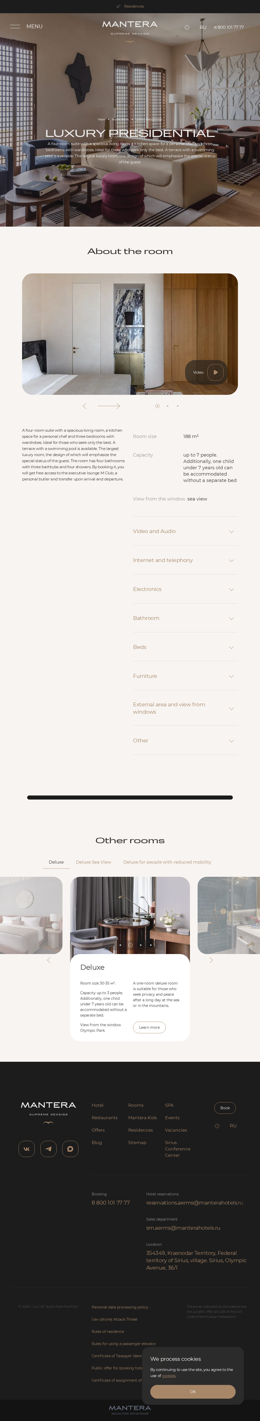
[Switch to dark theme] (187, 27)
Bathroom (146, 618)
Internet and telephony (162, 560)
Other (140, 740)
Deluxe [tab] (56, 862)
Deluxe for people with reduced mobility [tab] (167, 862)
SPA (169, 1105)
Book (225, 1108)
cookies (168, 1375)
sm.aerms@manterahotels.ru (183, 1228)
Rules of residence (108, 1332)
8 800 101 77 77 (110, 1202)
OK (193, 1391)
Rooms (135, 1105)
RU (203, 27)
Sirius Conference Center (177, 1149)
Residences (134, 6)
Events (172, 1117)
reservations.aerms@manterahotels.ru (194, 1202)
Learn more (149, 1027)
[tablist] (130, 862)
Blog (97, 1142)
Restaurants (105, 1117)
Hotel (98, 1105)
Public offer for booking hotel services (125, 1368)
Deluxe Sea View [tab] (93, 862)
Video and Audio (154, 531)
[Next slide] (108, 406)
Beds (139, 647)
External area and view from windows (169, 708)
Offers (98, 1130)
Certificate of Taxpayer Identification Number (132, 1356)
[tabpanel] (130, 955)
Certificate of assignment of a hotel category (132, 1380)
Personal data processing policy (120, 1307)
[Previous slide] (84, 406)
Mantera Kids (142, 1117)
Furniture (145, 676)
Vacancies (176, 1130)
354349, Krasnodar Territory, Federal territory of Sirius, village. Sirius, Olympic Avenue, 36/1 (196, 1260)
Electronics (147, 589)
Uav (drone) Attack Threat (115, 1319)
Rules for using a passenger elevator (124, 1344)
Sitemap (137, 1142)
